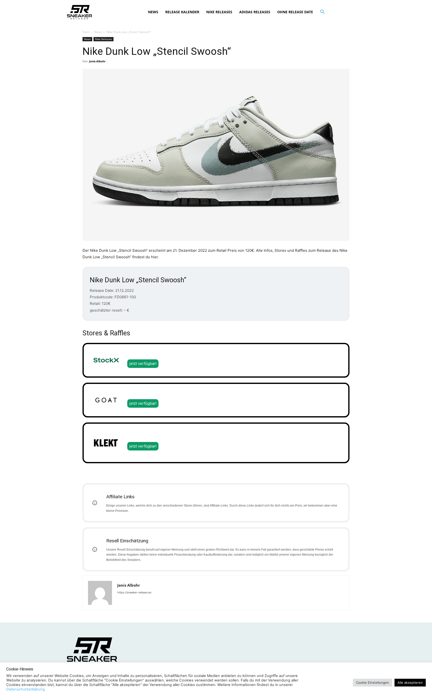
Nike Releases (103, 39)
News (98, 32)
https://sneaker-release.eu (134, 592)
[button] (322, 12)
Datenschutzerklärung (25, 689)
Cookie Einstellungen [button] (372, 682)
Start (85, 32)
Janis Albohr (97, 61)
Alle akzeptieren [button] (410, 682)
